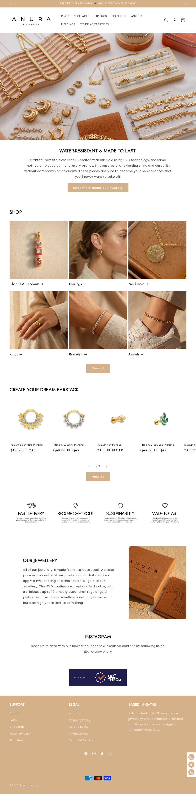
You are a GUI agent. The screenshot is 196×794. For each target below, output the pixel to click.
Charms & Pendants (24, 284)
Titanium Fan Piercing (109, 445)
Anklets (133, 354)
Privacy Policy (79, 734)
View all (98, 368)
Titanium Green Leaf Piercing (157, 445)
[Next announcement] (185, 3)
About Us (75, 713)
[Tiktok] (191, 764)
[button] (96, 24)
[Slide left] (89, 466)
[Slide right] (106, 466)
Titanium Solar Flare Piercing (26, 445)
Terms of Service (81, 740)
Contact (16, 713)
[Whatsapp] (191, 772)
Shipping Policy (80, 720)
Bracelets (76, 354)
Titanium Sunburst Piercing (68, 445)
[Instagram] (191, 757)
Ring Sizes (17, 740)
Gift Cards (17, 727)
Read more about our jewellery (98, 188)
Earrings (75, 284)
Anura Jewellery (29, 785)
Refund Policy (79, 727)
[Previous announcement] (11, 3)
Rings (14, 354)
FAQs (13, 720)
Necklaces (136, 284)
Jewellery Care (20, 734)
